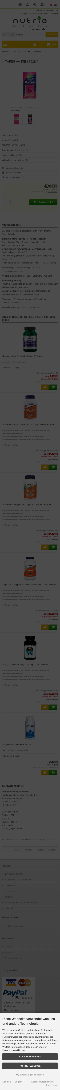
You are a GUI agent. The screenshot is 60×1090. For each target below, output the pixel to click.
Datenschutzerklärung (42, 1081)
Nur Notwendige (30, 1066)
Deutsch (6, 1081)
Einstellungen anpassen (31, 1074)
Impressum (52, 1085)
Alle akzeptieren (30, 1056)
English (18, 1081)
